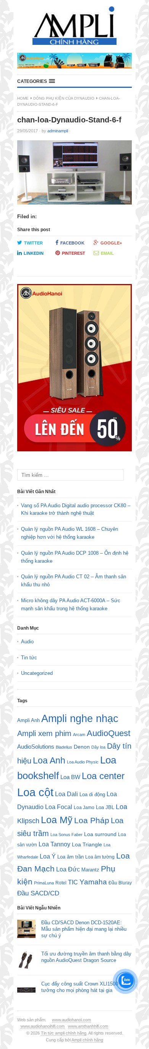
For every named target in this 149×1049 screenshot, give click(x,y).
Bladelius (64, 747)
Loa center (103, 776)
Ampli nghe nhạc (79, 718)
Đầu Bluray (120, 883)
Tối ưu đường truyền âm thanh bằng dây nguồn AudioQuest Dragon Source (86, 957)
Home (23, 98)
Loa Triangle (87, 844)
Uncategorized (37, 673)
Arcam (79, 734)
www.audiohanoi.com (71, 1019)
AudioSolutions (35, 747)
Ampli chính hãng (87, 1040)
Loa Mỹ (57, 820)
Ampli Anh (28, 720)
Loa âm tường (100, 857)
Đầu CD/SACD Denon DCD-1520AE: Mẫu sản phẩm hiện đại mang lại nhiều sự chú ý (83, 929)
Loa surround (100, 834)
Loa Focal (58, 807)
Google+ (111, 243)
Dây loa (98, 747)
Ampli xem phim (44, 733)
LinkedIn (34, 253)
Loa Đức (68, 869)
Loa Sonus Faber (66, 834)
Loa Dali (66, 794)
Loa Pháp (91, 820)
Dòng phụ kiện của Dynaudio (63, 98)
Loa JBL (105, 807)
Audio (27, 641)
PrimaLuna (44, 883)
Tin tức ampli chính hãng (63, 1033)
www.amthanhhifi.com (88, 1026)
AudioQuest (108, 733)
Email (107, 253)
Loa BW (70, 777)
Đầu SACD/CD (38, 893)
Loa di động (92, 794)
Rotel (60, 882)
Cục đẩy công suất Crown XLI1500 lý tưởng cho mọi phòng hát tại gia (82, 987)
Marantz (90, 870)
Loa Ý (48, 856)
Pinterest (73, 253)
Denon (82, 747)
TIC (73, 882)
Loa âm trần (70, 857)
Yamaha (93, 882)
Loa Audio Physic (83, 762)
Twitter (33, 243)
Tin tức (29, 657)
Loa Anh (49, 760)
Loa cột (35, 792)
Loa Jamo (84, 807)
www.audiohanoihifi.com (43, 1026)
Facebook (72, 243)
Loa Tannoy (54, 844)
